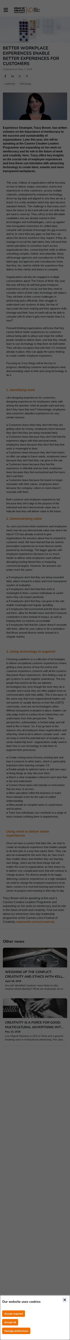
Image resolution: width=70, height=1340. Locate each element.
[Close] (64, 1299)
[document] (35, 1317)
